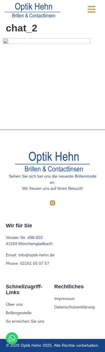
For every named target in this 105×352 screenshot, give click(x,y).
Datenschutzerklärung (74, 307)
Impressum (64, 298)
